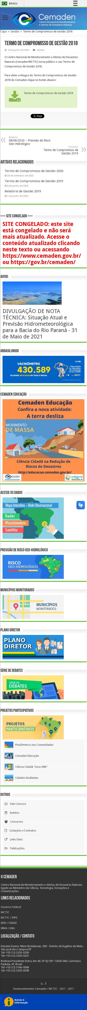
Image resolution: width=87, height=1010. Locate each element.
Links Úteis (15, 839)
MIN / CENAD (9, 922)
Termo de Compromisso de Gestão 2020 (34, 171)
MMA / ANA (8, 928)
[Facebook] (45, 983)
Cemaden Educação (26, 755)
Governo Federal (11, 907)
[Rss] (42, 983)
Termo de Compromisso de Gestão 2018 (48, 93)
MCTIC (5, 912)
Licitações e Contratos (21, 830)
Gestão (15, 31)
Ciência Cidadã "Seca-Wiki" (30, 766)
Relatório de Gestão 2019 (23, 191)
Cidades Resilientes (25, 777)
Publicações (16, 848)
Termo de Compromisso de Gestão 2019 (61, 150)
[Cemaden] (43, 19)
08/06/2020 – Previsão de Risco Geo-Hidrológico (29, 140)
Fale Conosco (16, 803)
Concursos (15, 821)
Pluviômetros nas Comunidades (33, 744)
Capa (3, 31)
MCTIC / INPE (9, 917)
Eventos (13, 812)
